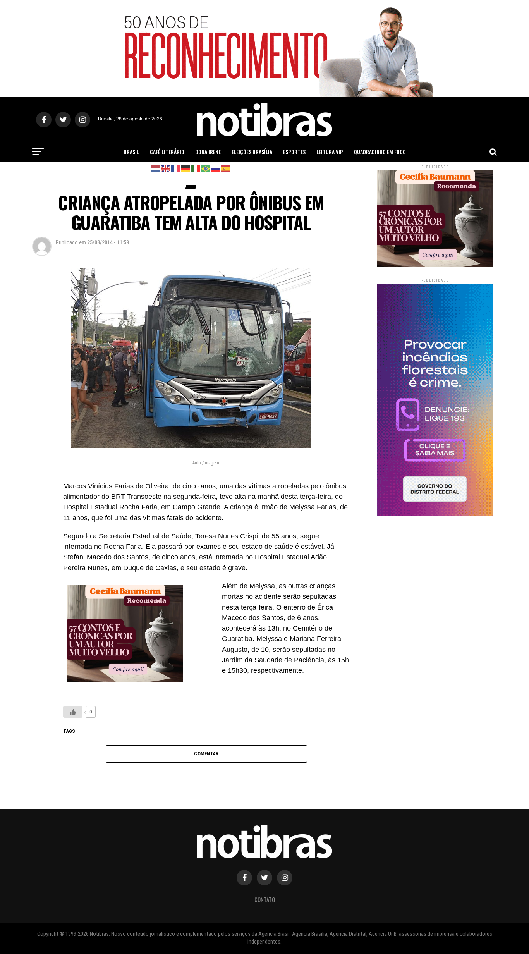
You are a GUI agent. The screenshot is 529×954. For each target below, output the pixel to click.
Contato (264, 900)
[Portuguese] (206, 168)
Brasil (131, 152)
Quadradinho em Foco (380, 152)
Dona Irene (208, 152)
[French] (176, 168)
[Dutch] (156, 168)
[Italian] (196, 168)
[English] (166, 168)
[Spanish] (226, 168)
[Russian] (216, 168)
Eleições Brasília (252, 152)
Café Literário (167, 152)
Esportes (294, 152)
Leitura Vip (329, 152)
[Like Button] (72, 712)
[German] (186, 168)
